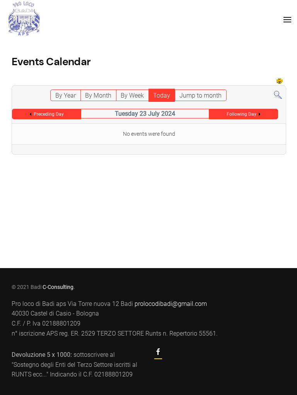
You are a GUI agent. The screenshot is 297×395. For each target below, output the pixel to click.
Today (161, 95)
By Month (98, 95)
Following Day (241, 114)
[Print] (280, 81)
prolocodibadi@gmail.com (171, 303)
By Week (132, 95)
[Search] (278, 94)
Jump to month (200, 95)
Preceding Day (49, 114)
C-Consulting (58, 287)
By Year (65, 95)
